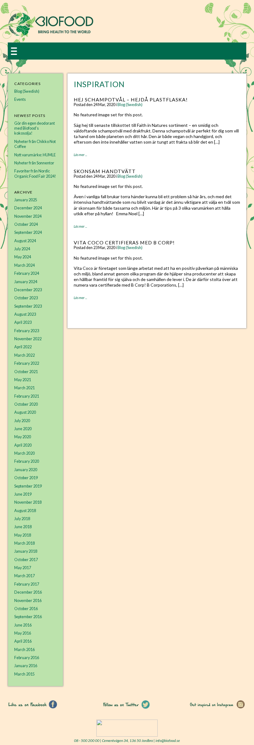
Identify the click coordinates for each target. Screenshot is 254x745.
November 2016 (28, 600)
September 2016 (28, 616)
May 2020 (22, 437)
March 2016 (24, 649)
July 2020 (22, 420)
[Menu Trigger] (13, 50)
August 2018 (25, 510)
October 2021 (26, 371)
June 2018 (23, 526)
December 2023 (28, 290)
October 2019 (26, 477)
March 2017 (24, 575)
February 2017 (26, 584)
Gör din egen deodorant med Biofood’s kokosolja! (34, 128)
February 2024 (26, 273)
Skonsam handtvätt (105, 171)
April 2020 (23, 445)
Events (20, 99)
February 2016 (26, 657)
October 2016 (26, 608)
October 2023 (26, 298)
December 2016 (28, 592)
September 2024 (28, 232)
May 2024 (22, 257)
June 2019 (23, 494)
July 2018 (22, 518)
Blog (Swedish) (129, 104)
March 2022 (24, 355)
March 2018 (24, 543)
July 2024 (22, 249)
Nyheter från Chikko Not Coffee (35, 144)
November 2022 (28, 339)
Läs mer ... (80, 155)
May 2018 (22, 535)
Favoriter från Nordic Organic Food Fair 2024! (35, 173)
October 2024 (26, 224)
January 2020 (25, 469)
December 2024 (28, 208)
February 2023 (26, 330)
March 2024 (24, 265)
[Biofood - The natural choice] (51, 34)
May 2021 (22, 379)
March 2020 (24, 453)
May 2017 (22, 567)
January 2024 (25, 281)
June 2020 (23, 428)
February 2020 (26, 461)
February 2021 (26, 396)
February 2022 (26, 363)
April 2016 (23, 641)
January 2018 (25, 551)
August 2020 (25, 412)
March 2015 (24, 674)
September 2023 (28, 306)
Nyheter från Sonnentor (34, 163)
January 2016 (25, 665)
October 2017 (26, 559)
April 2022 (23, 347)
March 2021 (24, 388)
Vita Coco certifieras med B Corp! (124, 242)
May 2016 (22, 633)
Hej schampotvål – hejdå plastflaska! (131, 99)
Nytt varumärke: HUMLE (35, 155)
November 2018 (28, 502)
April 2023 (23, 322)
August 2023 (25, 314)
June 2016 (23, 625)
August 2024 (25, 241)
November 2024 (28, 216)
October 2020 (26, 404)
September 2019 (28, 486)
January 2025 (25, 200)
